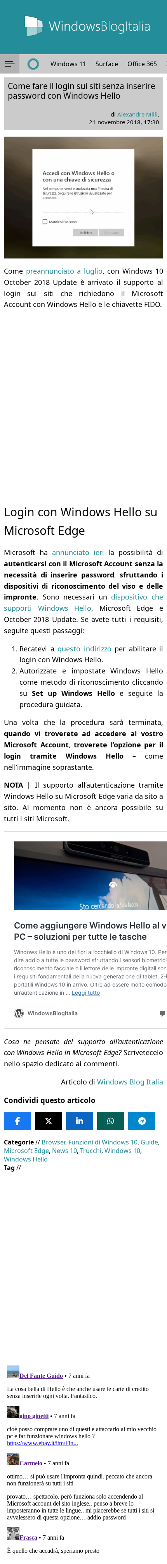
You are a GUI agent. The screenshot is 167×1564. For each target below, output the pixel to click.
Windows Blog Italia (130, 1081)
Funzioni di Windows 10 (102, 1142)
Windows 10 (122, 1150)
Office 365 (142, 64)
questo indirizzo (84, 648)
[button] (9, 64)
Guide (149, 1142)
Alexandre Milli (137, 114)
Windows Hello (26, 1159)
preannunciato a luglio (64, 271)
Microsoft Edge (26, 1150)
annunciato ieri (78, 552)
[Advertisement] (83, 400)
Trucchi (90, 1150)
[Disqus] (83, 1459)
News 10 (64, 1150)
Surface (107, 64)
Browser (53, 1142)
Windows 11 (68, 64)
